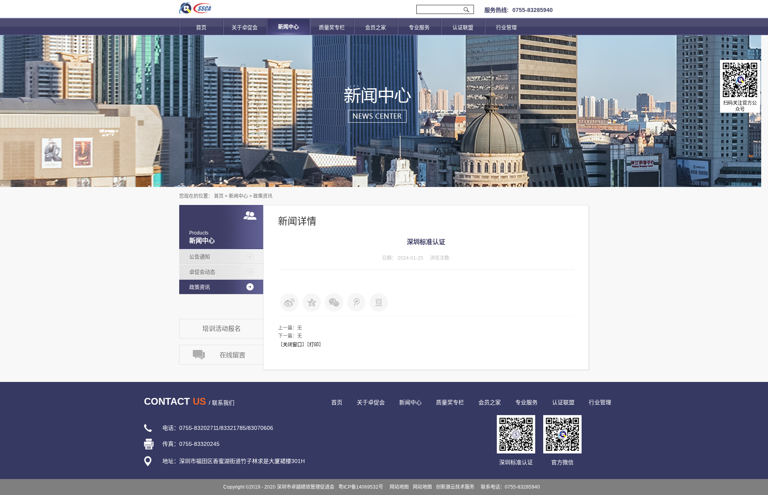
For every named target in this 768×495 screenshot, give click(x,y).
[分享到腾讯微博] (356, 302)
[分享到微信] (334, 302)
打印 (314, 345)
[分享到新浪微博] (289, 302)
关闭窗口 (292, 345)
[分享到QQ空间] (311, 302)
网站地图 (398, 487)
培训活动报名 (221, 328)
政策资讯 (262, 196)
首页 (201, 27)
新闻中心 (238, 196)
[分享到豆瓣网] (379, 302)
